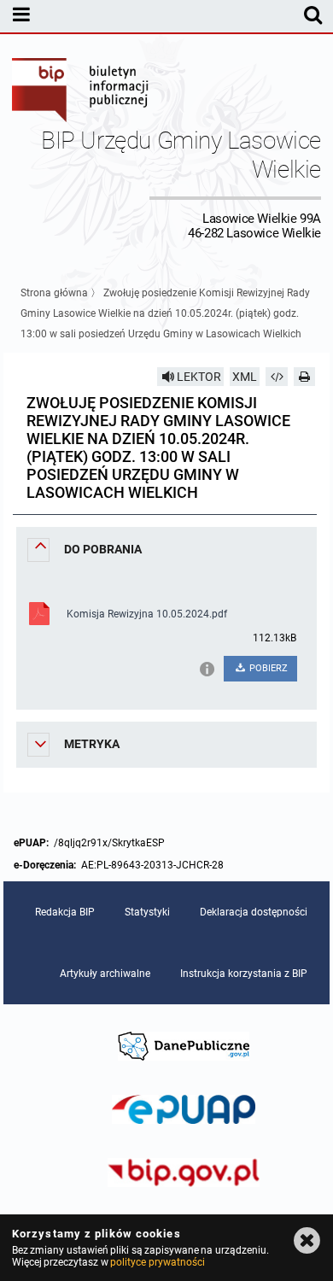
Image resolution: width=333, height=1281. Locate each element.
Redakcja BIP (65, 912)
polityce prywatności (157, 1262)
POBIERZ (267, 668)
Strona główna (54, 293)
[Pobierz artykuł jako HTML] (277, 376)
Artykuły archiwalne (105, 974)
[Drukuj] (305, 376)
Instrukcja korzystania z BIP (243, 974)
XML (244, 376)
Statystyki (147, 912)
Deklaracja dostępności (253, 912)
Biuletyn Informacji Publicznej (81, 92)
